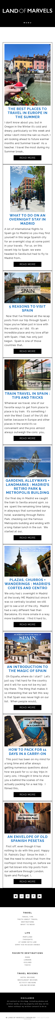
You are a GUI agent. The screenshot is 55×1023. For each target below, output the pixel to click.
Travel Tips (27, 917)
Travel (27, 913)
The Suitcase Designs (36, 1018)
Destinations (27, 922)
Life (27, 933)
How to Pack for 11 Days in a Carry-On (28, 752)
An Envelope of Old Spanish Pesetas (27, 839)
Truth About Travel (27, 919)
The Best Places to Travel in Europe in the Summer (28, 113)
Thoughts (28, 939)
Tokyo (27, 965)
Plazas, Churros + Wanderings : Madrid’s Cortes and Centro (27, 584)
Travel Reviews (27, 973)
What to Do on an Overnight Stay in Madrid (27, 219)
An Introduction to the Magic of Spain (27, 669)
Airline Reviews (27, 985)
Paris (27, 957)
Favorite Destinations (27, 953)
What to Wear (27, 924)
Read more (28, 157)
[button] (27, 24)
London (27, 960)
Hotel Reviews (27, 977)
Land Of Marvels (27, 11)
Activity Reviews (27, 982)
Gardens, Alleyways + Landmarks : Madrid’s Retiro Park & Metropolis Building (28, 486)
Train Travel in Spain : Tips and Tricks (27, 395)
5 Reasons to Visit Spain (27, 308)
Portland (27, 937)
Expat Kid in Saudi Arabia (27, 945)
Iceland (27, 962)
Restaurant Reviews (27, 980)
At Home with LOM (27, 942)
